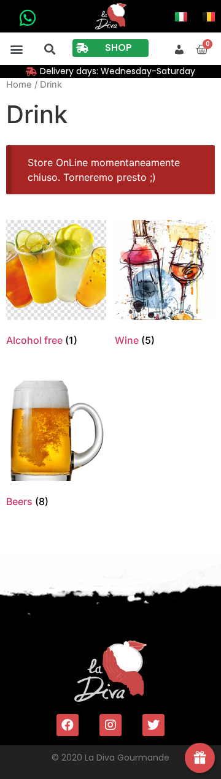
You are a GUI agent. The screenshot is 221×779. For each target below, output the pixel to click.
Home (19, 84)
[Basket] (202, 49)
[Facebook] (67, 725)
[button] (17, 49)
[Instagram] (110, 725)
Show (200, 758)
